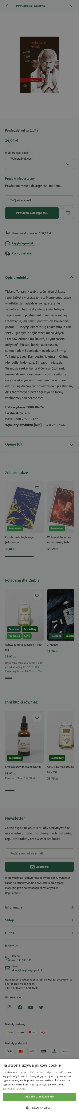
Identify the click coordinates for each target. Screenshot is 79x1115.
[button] (39, 1107)
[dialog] (39, 1087)
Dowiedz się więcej (14, 1089)
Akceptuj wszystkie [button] (39, 1096)
